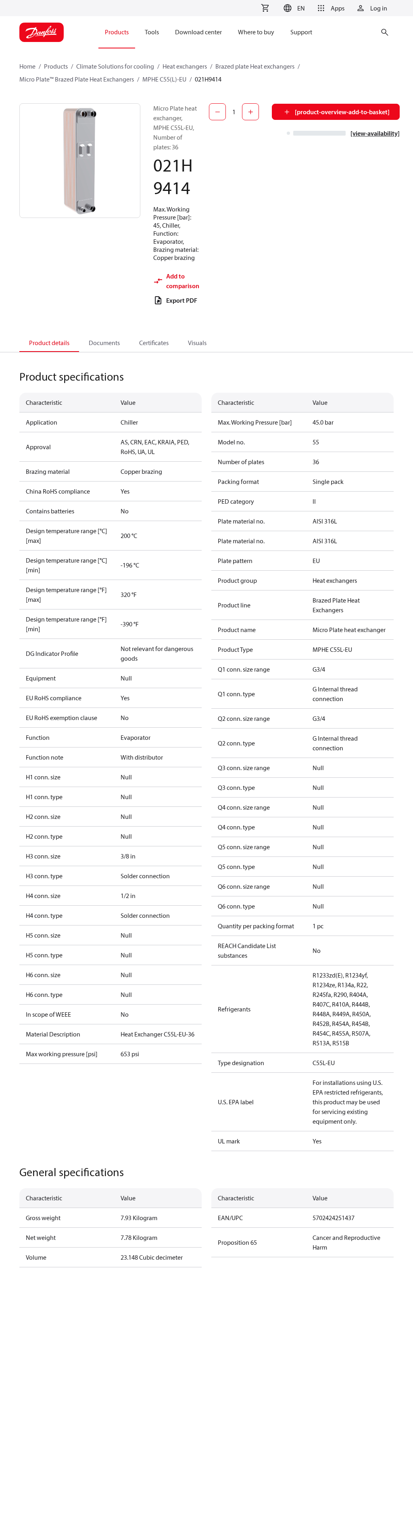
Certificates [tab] (154, 343)
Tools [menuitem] (152, 32)
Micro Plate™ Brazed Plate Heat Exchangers (76, 79)
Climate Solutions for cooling (115, 66)
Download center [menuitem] (198, 32)
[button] (293, 8)
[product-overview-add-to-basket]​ (342, 112)
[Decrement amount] (217, 111)
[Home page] (41, 32)
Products (56, 66)
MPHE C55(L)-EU (164, 79)
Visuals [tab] (197, 343)
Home (27, 66)
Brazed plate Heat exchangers (254, 66)
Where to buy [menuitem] (256, 32)
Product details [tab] (49, 343)
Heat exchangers (185, 66)
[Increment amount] (250, 111)
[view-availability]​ (375, 133)
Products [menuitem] (117, 32)
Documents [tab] (104, 343)
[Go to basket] (265, 8)
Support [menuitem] (301, 32)
